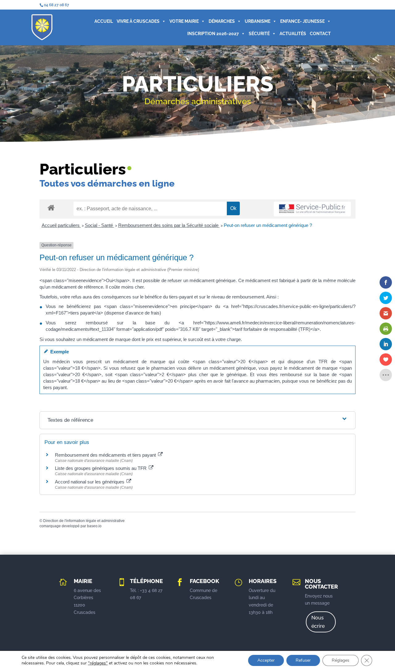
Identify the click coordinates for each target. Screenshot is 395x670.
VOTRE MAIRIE (184, 21)
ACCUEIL (103, 21)
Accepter (266, 660)
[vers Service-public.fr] (312, 209)
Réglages (340, 660)
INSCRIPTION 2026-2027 (213, 33)
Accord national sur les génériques (90, 481)
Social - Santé (99, 225)
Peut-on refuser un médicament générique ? (268, 225)
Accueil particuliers (61, 225)
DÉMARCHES (222, 21)
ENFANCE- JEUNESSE (302, 21)
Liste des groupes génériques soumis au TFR (101, 468)
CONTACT (320, 33)
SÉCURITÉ (259, 33)
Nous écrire (318, 622)
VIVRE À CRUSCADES (138, 21)
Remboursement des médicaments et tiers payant (106, 455)
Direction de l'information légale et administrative (84, 521)
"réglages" (98, 663)
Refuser (303, 660)
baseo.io (94, 526)
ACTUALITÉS (293, 33)
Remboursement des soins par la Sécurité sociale (169, 225)
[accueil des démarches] (51, 207)
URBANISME (257, 21)
